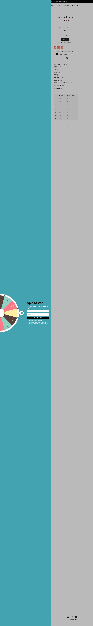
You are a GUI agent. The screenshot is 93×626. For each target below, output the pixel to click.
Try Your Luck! (38, 317)
